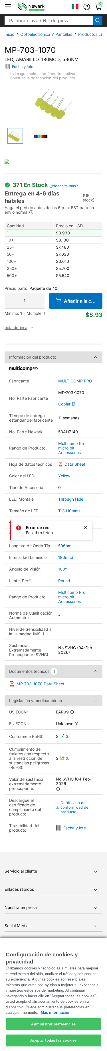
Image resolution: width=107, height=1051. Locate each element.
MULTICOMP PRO (75, 381)
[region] (53, 994)
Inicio (9, 34)
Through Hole (70, 499)
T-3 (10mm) (69, 510)
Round (64, 580)
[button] (8, 7)
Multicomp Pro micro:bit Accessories (71, 448)
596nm (64, 545)
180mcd (65, 557)
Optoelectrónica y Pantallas (46, 34)
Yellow (64, 475)
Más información (55, 1012)
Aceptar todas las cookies (53, 1040)
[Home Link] (39, 7)
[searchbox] (49, 20)
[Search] (97, 20)
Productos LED (92, 34)
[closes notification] (85, 527)
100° (62, 569)
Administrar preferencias (53, 1024)
